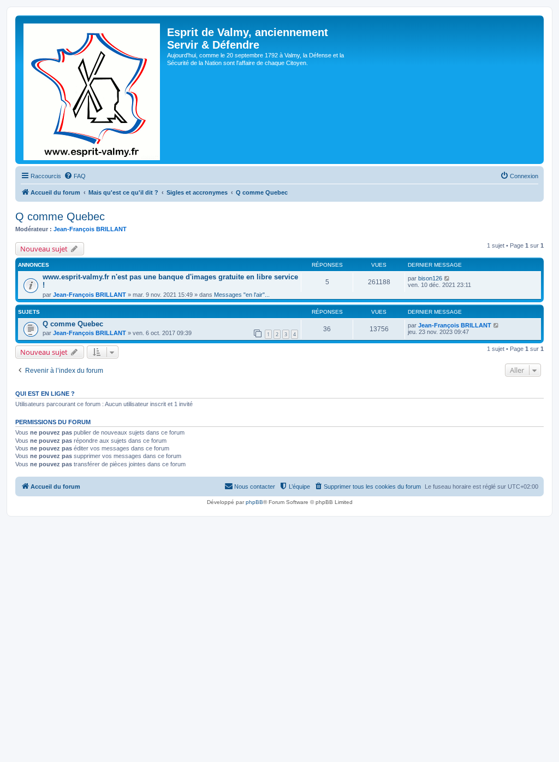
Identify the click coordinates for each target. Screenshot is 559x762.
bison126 (430, 278)
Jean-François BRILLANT (90, 229)
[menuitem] (75, 176)
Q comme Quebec (60, 216)
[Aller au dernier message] (447, 278)
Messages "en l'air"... (242, 294)
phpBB (254, 502)
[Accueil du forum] (92, 89)
